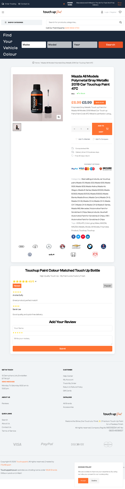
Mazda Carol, (94, 197)
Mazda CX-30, (77, 201)
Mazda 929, (81, 186)
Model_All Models (92, 227)
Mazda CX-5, (99, 201)
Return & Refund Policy (73, 387)
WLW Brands (51, 470)
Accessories (68, 407)
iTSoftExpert (6, 465)
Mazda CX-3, (105, 197)
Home (37, 63)
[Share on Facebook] (73, 237)
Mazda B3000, (96, 194)
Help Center (68, 376)
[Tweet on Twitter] (78, 237)
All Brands (67, 403)
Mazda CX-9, (92, 205)
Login (107, 12)
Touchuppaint (22, 462)
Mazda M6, (76, 208)
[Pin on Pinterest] (83, 237)
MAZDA (74, 227)
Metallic (81, 227)
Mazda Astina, (92, 186)
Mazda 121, (80, 183)
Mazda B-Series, (85, 190)
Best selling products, (91, 179)
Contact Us (25, 4)
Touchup (91, 230)
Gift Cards (67, 391)
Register (113, 12)
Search (110, 44)
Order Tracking (10, 4)
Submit (63, 349)
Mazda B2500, (84, 194)
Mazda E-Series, (103, 205)
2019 (78, 223)
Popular (107, 286)
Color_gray (89, 223)
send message (8, 382)
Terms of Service (9, 431)
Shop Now (120, 4)
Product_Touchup (79, 230)
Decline (94, 481)
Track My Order (69, 383)
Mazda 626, (100, 183)
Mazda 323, (90, 183)
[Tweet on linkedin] (88, 237)
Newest (17, 286)
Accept (83, 481)
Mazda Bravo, (83, 197)
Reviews (5, 403)
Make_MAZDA (101, 223)
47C (83, 223)
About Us (6, 423)
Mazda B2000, (98, 190)
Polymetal (104, 227)
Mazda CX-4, (88, 201)
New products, (94, 212)
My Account (68, 380)
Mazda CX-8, (81, 205)
